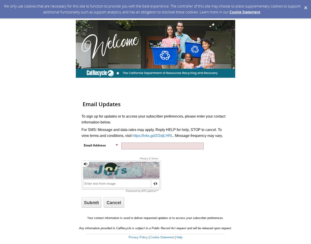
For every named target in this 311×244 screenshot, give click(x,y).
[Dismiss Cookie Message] (305, 4)
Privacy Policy (138, 237)
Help (179, 237)
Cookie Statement (244, 12)
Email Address (95, 145)
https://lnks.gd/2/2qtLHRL (153, 136)
